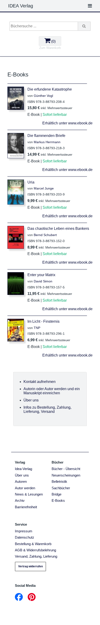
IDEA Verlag (20, 5)
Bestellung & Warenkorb (33, 544)
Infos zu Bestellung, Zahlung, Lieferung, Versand (47, 409)
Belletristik (59, 481)
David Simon (43, 281)
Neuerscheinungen (66, 475)
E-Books (58, 500)
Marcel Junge (44, 188)
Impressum (23, 531)
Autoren (21, 481)
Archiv (20, 500)
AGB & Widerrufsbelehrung (35, 550)
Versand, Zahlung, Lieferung (36, 556)
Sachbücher (61, 488)
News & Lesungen (29, 494)
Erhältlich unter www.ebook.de (67, 123)
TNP (37, 328)
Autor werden (25, 488)
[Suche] (84, 26)
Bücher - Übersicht (66, 469)
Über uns (31, 400)
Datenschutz (24, 537)
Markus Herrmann (47, 142)
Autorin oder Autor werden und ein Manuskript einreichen (51, 391)
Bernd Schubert (45, 235)
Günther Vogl (43, 96)
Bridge (56, 494)
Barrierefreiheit (26, 507)
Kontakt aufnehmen (39, 382)
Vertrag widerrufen (30, 566)
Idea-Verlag (23, 469)
